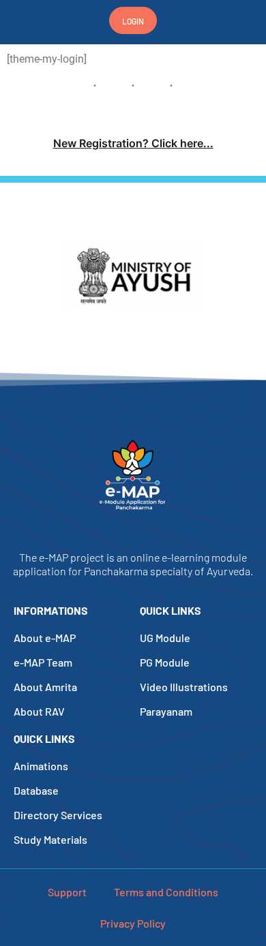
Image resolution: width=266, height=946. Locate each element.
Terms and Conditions (166, 891)
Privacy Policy (133, 923)
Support (67, 891)
